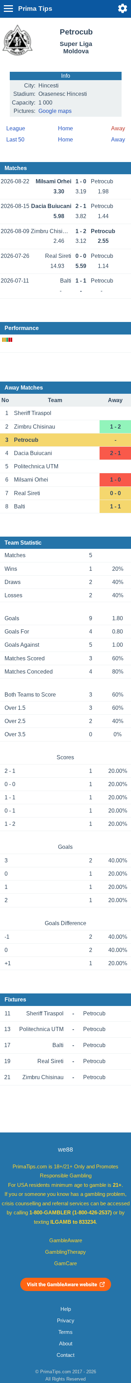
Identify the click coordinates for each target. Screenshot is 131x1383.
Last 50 (15, 140)
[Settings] (122, 8)
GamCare (65, 1263)
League (15, 128)
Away (118, 140)
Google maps (55, 111)
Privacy (65, 1320)
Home (65, 128)
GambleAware (65, 1240)
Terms (65, 1332)
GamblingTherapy (65, 1252)
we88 (65, 1149)
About (65, 1343)
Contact (65, 1355)
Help (65, 1309)
